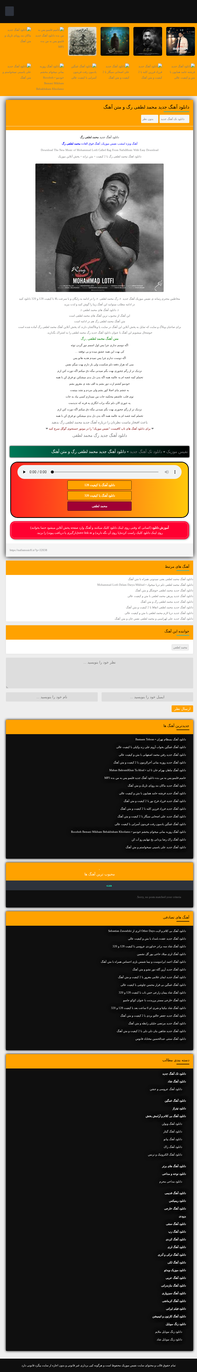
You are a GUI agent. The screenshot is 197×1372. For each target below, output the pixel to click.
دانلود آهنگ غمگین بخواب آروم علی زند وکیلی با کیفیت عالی (151, 747)
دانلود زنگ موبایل (176, 1324)
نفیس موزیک (177, 451)
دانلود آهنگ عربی (176, 1277)
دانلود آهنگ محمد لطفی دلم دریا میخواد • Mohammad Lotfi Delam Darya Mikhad (145, 584)
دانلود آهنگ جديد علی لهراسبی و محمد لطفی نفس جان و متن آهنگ (154, 618)
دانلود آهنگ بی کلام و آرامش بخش (166, 1116)
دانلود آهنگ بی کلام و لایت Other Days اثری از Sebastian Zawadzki (147, 930)
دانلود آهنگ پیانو (173, 1139)
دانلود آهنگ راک (173, 1146)
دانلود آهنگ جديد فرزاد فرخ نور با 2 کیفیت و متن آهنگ (155, 800)
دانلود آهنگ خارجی (175, 1208)
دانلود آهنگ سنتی (176, 1223)
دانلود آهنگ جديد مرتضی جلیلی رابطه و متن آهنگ (157, 1023)
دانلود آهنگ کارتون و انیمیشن (169, 1316)
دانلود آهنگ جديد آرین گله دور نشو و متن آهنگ (159, 969)
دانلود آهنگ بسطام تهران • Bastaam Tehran (160, 739)
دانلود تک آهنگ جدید (172, 118)
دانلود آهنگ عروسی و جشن (166, 1089)
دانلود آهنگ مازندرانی (173, 1285)
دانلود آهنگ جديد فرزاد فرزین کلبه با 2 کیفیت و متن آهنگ (153, 808)
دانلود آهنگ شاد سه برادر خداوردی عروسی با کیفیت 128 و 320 (149, 946)
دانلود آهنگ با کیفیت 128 (99, 485)
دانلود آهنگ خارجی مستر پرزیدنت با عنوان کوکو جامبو (154, 1000)
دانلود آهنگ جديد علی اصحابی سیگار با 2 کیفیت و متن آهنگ (151, 816)
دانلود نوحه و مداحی (174, 1173)
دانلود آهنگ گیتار (172, 1131)
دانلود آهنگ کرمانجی (174, 1300)
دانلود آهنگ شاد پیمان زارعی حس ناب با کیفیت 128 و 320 (152, 992)
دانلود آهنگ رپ (177, 1231)
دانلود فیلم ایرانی (176, 1308)
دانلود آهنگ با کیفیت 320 (99, 495)
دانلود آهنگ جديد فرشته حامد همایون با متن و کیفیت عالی (152, 793)
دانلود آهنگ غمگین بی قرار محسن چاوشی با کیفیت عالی (153, 984)
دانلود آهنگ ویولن (172, 1123)
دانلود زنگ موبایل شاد (169, 1339)
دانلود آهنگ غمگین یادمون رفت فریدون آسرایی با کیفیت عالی (150, 824)
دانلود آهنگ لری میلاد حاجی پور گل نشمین (161, 953)
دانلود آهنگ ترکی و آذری (172, 1254)
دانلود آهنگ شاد (177, 1081)
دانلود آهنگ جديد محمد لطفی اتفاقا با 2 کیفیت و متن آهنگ (159, 607)
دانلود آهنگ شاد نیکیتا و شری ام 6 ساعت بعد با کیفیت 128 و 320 (148, 1007)
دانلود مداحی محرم (170, 1181)
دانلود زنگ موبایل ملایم (168, 1331)
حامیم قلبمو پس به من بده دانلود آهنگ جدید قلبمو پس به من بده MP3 (145, 777)
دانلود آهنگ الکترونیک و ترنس (165, 1154)
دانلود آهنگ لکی (177, 1262)
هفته (109, 885)
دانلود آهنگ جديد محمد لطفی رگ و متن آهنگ (167, 601)
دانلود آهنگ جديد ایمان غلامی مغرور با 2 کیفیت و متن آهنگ (152, 977)
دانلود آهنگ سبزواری (174, 1293)
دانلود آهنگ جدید (109, 137)
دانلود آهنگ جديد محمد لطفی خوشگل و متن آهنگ (164, 590)
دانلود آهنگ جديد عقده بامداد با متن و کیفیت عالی (157, 938)
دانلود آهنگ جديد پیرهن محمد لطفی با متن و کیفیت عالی (160, 596)
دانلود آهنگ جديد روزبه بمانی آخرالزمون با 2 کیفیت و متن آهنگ (149, 762)
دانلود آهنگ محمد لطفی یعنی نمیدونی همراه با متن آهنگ (160, 579)
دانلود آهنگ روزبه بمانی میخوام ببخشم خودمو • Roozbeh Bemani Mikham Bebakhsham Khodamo (128, 831)
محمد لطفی (99, 506)
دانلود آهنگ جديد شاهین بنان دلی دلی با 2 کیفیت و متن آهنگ (151, 1031)
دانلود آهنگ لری (177, 1246)
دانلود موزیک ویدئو (175, 1270)
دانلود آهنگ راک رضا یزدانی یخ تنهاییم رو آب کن (159, 839)
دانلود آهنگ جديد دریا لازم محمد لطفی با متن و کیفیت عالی (159, 612)
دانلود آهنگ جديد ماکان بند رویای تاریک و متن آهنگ (157, 785)
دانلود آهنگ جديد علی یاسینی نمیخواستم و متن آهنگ (156, 847)
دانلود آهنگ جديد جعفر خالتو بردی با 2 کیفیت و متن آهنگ (153, 1015)
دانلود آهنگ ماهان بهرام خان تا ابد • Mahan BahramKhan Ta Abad (147, 770)
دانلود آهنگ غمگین (175, 1100)
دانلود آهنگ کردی (176, 1239)
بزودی (182, 1216)
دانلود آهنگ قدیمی (175, 1193)
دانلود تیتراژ (179, 1108)
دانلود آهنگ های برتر (174, 1166)
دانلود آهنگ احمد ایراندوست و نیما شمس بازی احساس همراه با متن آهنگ (143, 961)
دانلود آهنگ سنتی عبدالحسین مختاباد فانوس (160, 1038)
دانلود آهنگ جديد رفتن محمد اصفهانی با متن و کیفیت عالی (152, 754)
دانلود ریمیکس (177, 1200)
